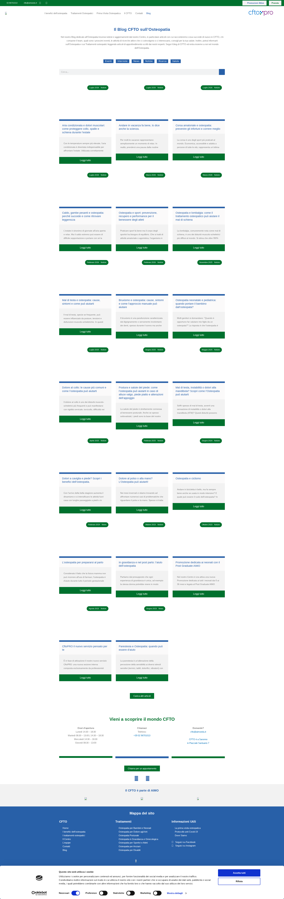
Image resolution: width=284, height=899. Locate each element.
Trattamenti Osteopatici (82, 13)
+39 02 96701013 (142, 735)
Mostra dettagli (175, 893)
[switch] (103, 893)
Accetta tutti (239, 873)
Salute (175, 61)
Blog (148, 13)
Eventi (108, 61)
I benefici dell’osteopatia (55, 13)
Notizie (149, 61)
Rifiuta (239, 881)
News (136, 61)
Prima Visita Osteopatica (109, 13)
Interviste (123, 61)
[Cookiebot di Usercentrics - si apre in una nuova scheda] (39, 893)
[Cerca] (222, 72)
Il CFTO (128, 13)
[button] (142, 696)
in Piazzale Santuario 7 (198, 743)
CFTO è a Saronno (198, 739)
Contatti (139, 13)
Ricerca (162, 61)
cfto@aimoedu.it (198, 731)
